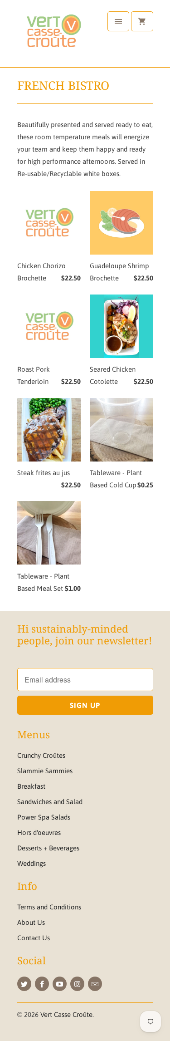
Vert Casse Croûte (66, 1014)
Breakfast (31, 786)
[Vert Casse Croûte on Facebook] (42, 984)
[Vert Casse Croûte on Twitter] (24, 984)
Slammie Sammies (45, 771)
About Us (31, 922)
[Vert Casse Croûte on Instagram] (77, 984)
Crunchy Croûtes (41, 755)
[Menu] (118, 21)
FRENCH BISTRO (63, 85)
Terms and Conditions (49, 907)
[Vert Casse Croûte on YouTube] (60, 984)
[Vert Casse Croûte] (53, 37)
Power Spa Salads (43, 817)
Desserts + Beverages (48, 848)
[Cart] (142, 21)
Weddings (31, 863)
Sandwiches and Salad (50, 801)
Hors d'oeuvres (39, 832)
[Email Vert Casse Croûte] (95, 984)
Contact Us (33, 938)
